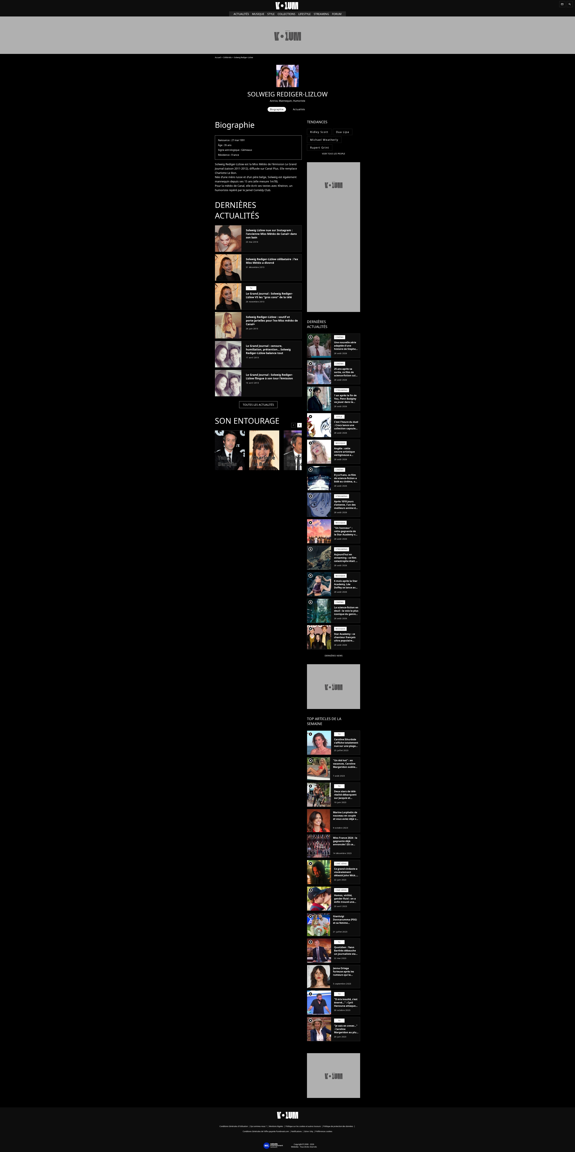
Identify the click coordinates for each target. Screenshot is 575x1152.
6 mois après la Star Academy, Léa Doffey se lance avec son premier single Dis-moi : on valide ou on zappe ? (346, 589)
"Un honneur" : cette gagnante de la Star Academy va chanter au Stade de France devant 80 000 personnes (346, 536)
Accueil (218, 57)
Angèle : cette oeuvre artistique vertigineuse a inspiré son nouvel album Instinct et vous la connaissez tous (345, 458)
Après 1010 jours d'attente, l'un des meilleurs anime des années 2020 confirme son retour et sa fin (346, 510)
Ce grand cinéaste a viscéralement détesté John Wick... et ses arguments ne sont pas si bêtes (346, 875)
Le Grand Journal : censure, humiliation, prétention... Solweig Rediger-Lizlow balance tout (268, 349)
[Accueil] (287, 5)
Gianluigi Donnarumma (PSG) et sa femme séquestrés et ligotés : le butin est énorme (345, 923)
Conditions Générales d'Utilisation (234, 1126)
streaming (321, 14)
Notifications (296, 1131)
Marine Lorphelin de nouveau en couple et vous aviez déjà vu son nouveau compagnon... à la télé (345, 820)
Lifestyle (304, 14)
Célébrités (227, 57)
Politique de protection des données (338, 1126)
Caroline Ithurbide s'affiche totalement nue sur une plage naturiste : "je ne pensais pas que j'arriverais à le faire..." (346, 749)
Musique (258, 14)
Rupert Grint (319, 147)
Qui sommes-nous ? (258, 1126)
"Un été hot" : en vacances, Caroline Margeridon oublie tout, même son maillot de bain (344, 767)
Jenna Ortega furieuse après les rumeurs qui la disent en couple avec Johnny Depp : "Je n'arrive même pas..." (344, 978)
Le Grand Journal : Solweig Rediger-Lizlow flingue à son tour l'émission (269, 376)
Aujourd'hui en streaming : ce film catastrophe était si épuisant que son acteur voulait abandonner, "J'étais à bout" (346, 564)
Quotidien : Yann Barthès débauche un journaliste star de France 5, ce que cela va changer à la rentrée (346, 955)
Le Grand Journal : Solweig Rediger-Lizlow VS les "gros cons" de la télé (269, 295)
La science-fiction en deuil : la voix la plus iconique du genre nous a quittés (346, 612)
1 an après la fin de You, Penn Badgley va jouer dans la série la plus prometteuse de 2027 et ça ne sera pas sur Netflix (345, 405)
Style (271, 14)
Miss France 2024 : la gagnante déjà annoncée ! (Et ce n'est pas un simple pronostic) (345, 844)
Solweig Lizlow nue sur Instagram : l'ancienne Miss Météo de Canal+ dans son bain (271, 233)
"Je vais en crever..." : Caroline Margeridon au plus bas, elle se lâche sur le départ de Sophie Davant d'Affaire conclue (346, 1035)
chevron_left (293, 425)
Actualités (241, 14)
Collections (286, 14)
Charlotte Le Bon (225, 173)
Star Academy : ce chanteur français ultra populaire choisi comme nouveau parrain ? (345, 640)
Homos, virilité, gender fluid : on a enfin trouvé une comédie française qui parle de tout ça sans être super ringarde (345, 905)
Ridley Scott (319, 132)
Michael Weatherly (324, 140)
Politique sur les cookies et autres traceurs (303, 1126)
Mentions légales (276, 1126)
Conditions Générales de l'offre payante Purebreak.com (266, 1131)
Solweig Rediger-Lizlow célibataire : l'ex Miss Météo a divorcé (272, 260)
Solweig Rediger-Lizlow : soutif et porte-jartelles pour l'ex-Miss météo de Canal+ (272, 320)
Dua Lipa (342, 132)
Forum (336, 14)
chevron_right (299, 425)
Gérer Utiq (308, 1131)
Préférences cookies (323, 1131)
